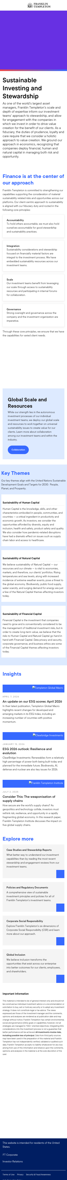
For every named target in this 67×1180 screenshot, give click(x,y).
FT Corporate (10, 1155)
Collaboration (18, 449)
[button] (33, 1161)
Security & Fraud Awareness (38, 1174)
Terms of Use (8, 1174)
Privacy (20, 1174)
